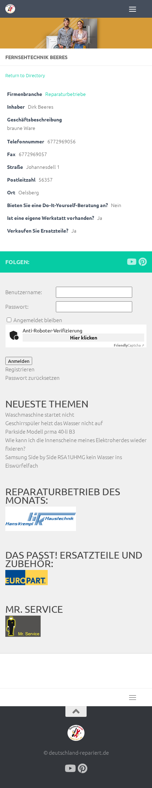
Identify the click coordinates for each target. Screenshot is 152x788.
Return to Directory (25, 75)
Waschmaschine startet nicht (39, 414)
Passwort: (17, 306)
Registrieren (20, 369)
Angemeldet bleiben (37, 320)
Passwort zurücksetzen (32, 377)
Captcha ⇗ (129, 345)
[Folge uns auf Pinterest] (142, 261)
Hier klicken (83, 337)
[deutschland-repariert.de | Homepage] (12, 9)
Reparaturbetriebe (65, 93)
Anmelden (18, 361)
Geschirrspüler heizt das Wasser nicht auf (54, 423)
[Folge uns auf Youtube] (131, 261)
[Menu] (138, 9)
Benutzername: (23, 292)
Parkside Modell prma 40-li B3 (40, 431)
